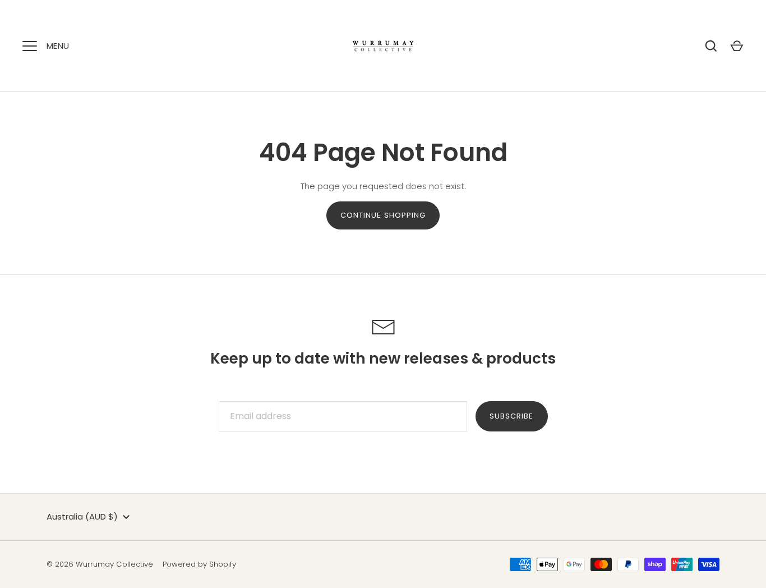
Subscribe (511, 416)
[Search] (711, 46)
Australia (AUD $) (82, 516)
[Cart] (737, 46)
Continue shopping (383, 215)
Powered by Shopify (199, 564)
